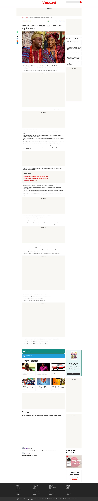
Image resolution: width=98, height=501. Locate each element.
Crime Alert (18, 489)
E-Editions (18, 494)
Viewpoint (67, 492)
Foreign (34, 488)
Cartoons (67, 488)
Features (34, 487)
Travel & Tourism (69, 489)
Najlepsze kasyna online (66, 498)
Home (23, 17)
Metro (50, 488)
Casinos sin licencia (30, 499)
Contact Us (40, 498)
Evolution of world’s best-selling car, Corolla (73, 53)
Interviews (51, 485)
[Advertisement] (43, 89)
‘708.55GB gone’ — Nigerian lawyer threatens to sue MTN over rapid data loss (58, 387)
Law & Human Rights (52, 487)
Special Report (51, 493)
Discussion (18, 492)
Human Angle (35, 492)
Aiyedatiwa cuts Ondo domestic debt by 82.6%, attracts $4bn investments (73, 63)
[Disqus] (43, 433)
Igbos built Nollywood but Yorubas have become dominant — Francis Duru (74, 48)
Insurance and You (36, 493)
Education (18, 493)
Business (17, 487)
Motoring (51, 489)
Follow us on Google (53, 21)
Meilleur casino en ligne (58, 498)
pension (34, 494)
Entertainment (26, 21)
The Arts (67, 487)
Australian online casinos (73, 498)
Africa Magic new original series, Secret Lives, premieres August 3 (36, 176)
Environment (35, 486)
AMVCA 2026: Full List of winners (30, 180)
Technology (68, 486)
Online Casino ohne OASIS (50, 498)
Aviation (17, 486)
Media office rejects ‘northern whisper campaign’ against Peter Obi (73, 42)
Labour (50, 486)
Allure (17, 485)
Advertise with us (35, 498)
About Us (31, 498)
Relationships (51, 492)
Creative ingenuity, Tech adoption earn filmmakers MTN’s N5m (36, 178)
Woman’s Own (68, 493)
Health (34, 489)
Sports (50, 494)
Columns (17, 488)
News (27, 17)
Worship (67, 494)
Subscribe (74, 373)
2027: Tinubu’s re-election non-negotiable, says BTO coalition (73, 58)
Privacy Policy (44, 498)
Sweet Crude (68, 485)
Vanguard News (49, 2)
